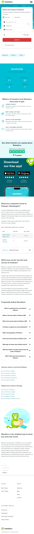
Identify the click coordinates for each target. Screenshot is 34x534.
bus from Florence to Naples (8, 391)
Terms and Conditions (7, 516)
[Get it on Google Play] (23, 173)
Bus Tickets (4, 465)
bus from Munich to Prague (8, 394)
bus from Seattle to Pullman (8, 380)
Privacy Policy (5, 519)
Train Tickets (4, 491)
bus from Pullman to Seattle (8, 371)
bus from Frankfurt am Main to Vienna (10, 398)
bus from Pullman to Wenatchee (9, 377)
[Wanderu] (7, 2)
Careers (19, 497)
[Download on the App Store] (9, 173)
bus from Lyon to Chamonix (8, 389)
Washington (5, 470)
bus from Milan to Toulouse (8, 396)
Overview (5, 55)
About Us (19, 488)
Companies (4, 513)
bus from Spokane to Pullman (8, 375)
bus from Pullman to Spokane (8, 373)
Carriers (13, 55)
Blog (18, 491)
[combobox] (17, 22)
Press (18, 494)
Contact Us (4, 510)
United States (6, 467)
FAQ (21, 55)
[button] (31, 2)
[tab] (7, 18)
